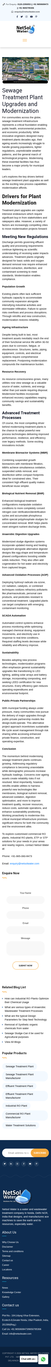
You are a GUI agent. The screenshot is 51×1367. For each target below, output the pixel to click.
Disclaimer (7, 1247)
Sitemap (6, 1256)
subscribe (40, 1152)
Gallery (5, 1297)
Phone (25, 908)
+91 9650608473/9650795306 (26, 1329)
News (5, 1288)
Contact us (7, 1260)
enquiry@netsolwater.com (27, 12)
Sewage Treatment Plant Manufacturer (20, 1076)
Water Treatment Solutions (21, 1125)
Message (25, 938)
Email (25, 923)
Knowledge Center (11, 1292)
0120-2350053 (24, 4)
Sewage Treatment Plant (20, 1066)
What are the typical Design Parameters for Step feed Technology (26, 1018)
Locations (7, 1269)
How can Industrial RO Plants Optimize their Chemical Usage (27, 1000)
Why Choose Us (10, 1242)
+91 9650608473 (40, 4)
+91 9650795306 (26, 8)
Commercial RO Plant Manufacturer (18, 1115)
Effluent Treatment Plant (19, 1086)
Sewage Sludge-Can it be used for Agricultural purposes (24, 1035)
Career (5, 1265)
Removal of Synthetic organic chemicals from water (21, 1026)
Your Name (25, 893)
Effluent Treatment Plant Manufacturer (19, 1096)
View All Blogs (13, 1042)
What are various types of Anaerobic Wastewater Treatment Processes (25, 1009)
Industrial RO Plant (16, 1105)
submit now (25, 965)
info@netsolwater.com (20, 1334)
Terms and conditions (13, 1251)
